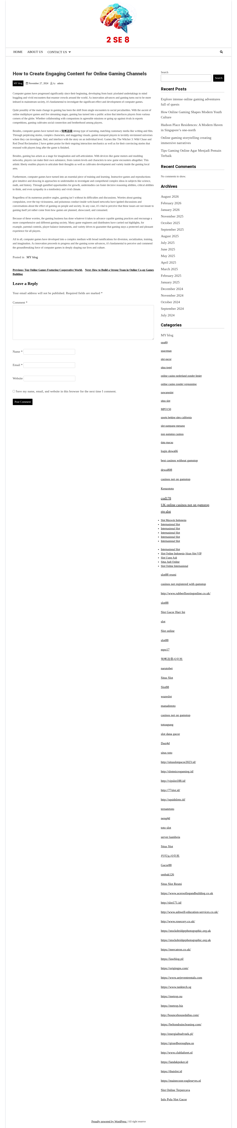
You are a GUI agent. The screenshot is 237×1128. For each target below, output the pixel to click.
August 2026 (170, 196)
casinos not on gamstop (175, 479)
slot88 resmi (168, 574)
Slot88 (165, 687)
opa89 (164, 342)
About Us (35, 52)
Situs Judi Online (170, 561)
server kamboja (170, 837)
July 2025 (168, 243)
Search (164, 72)
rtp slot (166, 511)
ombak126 (167, 874)
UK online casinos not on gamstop (185, 505)
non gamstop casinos (172, 434)
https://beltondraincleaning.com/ (181, 1024)
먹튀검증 (67, 130)
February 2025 (171, 275)
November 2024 (172, 295)
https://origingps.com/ (174, 968)
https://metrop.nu (171, 996)
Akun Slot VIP (193, 553)
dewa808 (166, 470)
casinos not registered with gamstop (183, 584)
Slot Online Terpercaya (175, 1090)
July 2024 (168, 315)
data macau (167, 442)
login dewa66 (169, 451)
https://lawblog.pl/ (172, 959)
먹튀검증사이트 (172, 659)
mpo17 (165, 649)
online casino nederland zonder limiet (181, 375)
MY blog (18, 83)
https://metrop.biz (172, 1005)
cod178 (166, 498)
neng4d (165, 818)
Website (18, 378)
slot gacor (166, 359)
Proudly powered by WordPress (109, 1121)
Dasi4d (165, 743)
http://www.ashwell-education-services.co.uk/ (189, 912)
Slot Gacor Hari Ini (173, 612)
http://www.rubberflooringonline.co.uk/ (185, 593)
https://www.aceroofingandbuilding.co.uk (187, 893)
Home (18, 52)
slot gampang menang (173, 425)
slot (163, 621)
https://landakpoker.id (174, 1062)
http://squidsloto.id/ (173, 799)
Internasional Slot (170, 524)
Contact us (57, 52)
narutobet (167, 668)
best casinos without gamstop (179, 460)
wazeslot (166, 696)
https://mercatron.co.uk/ (176, 949)
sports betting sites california (176, 417)
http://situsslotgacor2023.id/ (178, 762)
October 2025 (170, 223)
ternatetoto (167, 809)
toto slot (166, 827)
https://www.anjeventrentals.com (181, 977)
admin (60, 83)
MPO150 (166, 409)
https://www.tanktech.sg (176, 987)
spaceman (166, 350)
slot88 (164, 602)
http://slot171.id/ (171, 902)
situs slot (165, 400)
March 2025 (169, 269)
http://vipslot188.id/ (173, 780)
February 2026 (171, 203)
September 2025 (172, 229)
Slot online (168, 631)
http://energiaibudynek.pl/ (177, 1034)
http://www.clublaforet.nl (177, 1052)
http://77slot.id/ (170, 790)
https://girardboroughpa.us (177, 1043)
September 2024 (172, 308)
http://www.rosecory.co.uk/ (178, 921)
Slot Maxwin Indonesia (173, 520)
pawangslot (167, 392)
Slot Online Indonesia (173, 553)
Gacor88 (166, 865)
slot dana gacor (170, 734)
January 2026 (170, 210)
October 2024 (170, 302)
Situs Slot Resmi (171, 884)
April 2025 (168, 262)
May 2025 (168, 256)
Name (18, 351)
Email (18, 365)
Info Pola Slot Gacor (174, 1099)
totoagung (167, 724)
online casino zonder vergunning (179, 384)
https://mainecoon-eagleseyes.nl (181, 1080)
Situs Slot (167, 677)
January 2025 (170, 282)
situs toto (166, 752)
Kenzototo (167, 488)
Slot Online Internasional (174, 566)
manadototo (168, 706)
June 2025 (168, 249)
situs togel (166, 367)
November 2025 (172, 216)
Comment (20, 302)
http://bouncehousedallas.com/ (180, 1015)
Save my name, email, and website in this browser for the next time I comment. (66, 391)
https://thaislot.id (171, 1071)
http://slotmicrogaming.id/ (177, 771)
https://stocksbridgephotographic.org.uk (186, 930)
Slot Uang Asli (169, 557)
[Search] (221, 51)
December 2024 (172, 289)
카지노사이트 (170, 855)
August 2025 (170, 236)
